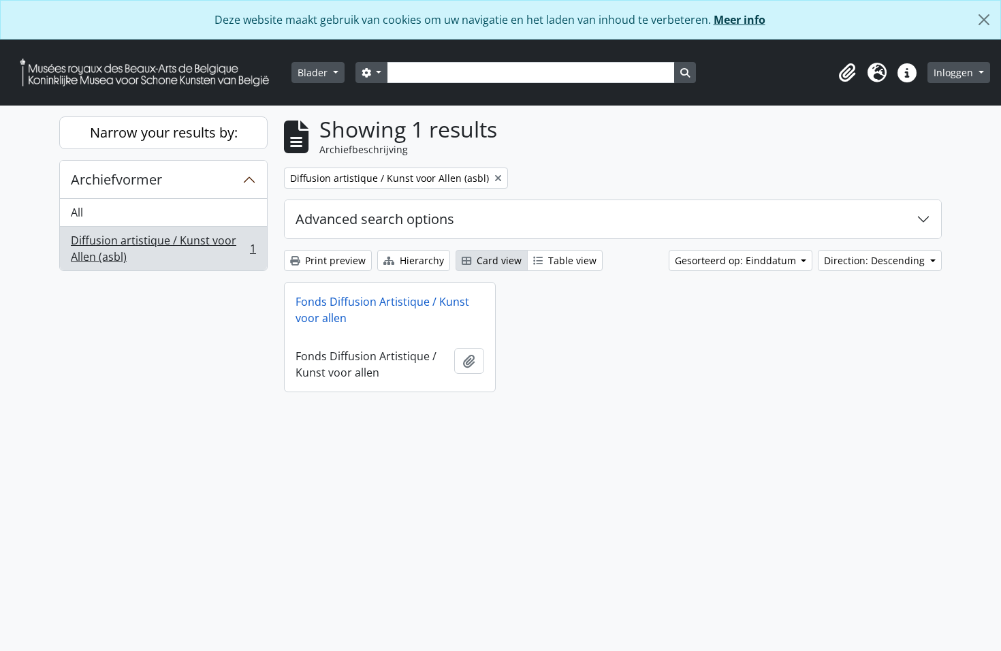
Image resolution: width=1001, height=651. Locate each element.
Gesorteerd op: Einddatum (737, 260)
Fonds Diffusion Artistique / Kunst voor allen (382, 310)
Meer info (739, 19)
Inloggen (955, 72)
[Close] (984, 20)
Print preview (334, 260)
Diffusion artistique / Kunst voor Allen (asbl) (163, 248)
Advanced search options (375, 219)
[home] (149, 72)
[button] (847, 73)
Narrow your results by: (164, 132)
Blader (314, 72)
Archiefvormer (116, 179)
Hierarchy (420, 260)
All (77, 212)
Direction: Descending (875, 260)
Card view (498, 260)
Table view (571, 260)
